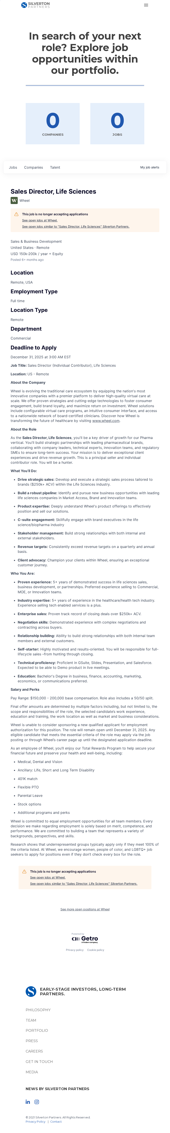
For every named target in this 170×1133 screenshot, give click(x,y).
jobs (13, 167)
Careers (34, 1051)
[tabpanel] (85, 610)
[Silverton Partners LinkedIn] (28, 1102)
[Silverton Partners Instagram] (37, 1102)
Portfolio (37, 1030)
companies (33, 167)
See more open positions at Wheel (85, 909)
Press (32, 1041)
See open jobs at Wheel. (40, 220)
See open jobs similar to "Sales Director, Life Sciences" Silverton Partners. (75, 226)
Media (32, 1072)
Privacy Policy (35, 1121)
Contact (56, 1121)
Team (31, 1020)
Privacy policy (75, 950)
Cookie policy (95, 950)
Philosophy (38, 1010)
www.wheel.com (106, 420)
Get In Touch (39, 1062)
